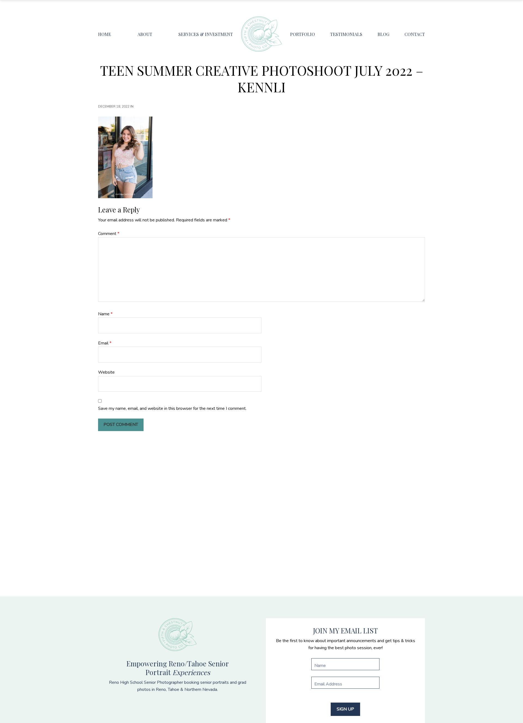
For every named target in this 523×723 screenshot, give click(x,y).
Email (104, 343)
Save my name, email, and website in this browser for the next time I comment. (172, 408)
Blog (383, 34)
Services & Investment (205, 34)
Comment (108, 234)
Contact (415, 34)
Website (106, 372)
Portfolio (302, 34)
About (145, 34)
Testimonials (346, 34)
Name (105, 314)
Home (104, 34)
